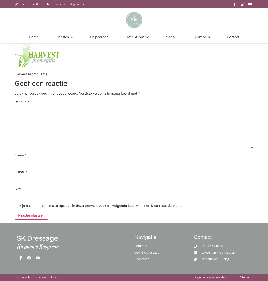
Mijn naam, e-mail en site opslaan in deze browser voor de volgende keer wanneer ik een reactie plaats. (100, 205)
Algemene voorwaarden (210, 277)
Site (18, 189)
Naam (21, 155)
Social (171, 37)
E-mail (21, 172)
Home (34, 37)
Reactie (22, 101)
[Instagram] (242, 4)
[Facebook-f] (234, 4)
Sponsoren (201, 37)
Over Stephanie (137, 37)
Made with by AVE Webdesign (38, 277)
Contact (233, 37)
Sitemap (245, 277)
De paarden (99, 37)
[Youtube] (250, 4)
